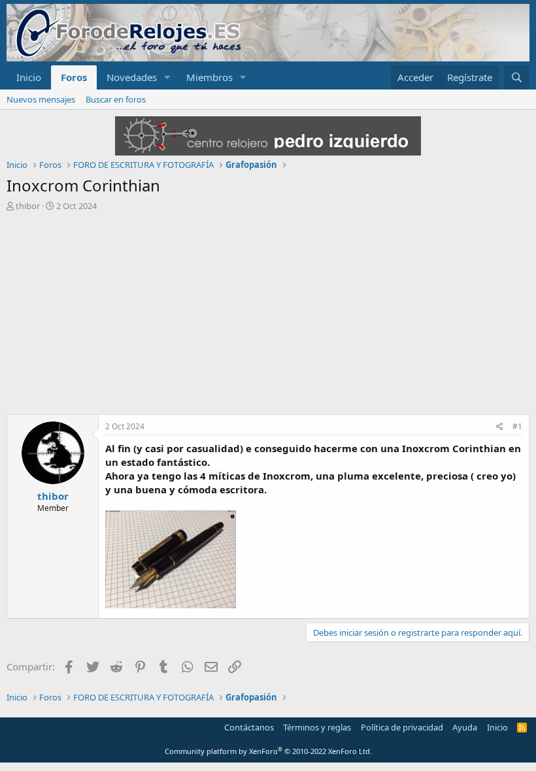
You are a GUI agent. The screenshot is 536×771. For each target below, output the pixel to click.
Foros (74, 77)
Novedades (132, 77)
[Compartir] (500, 427)
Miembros (209, 77)
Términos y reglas (317, 727)
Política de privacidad (402, 727)
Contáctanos (249, 727)
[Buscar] (516, 77)
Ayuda (464, 727)
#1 (517, 426)
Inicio (28, 77)
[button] (167, 77)
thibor (28, 206)
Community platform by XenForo (268, 751)
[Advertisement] (268, 316)
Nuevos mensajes (41, 99)
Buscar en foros (116, 99)
